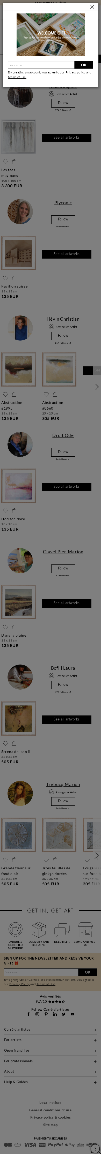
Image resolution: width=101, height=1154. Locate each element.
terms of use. (17, 77)
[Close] (92, 7)
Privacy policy (76, 72)
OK (83, 65)
